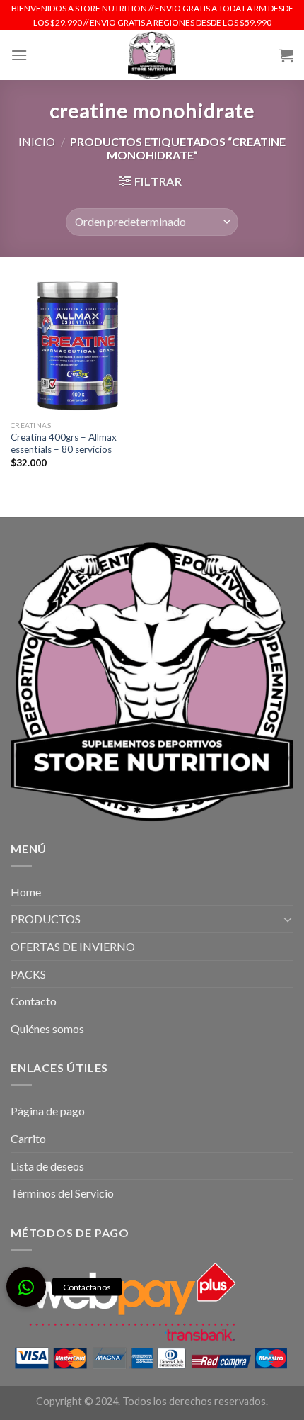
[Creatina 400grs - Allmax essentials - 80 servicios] (78, 345)
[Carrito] (286, 55)
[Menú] (19, 55)
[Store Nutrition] (152, 55)
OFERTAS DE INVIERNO (73, 946)
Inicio (36, 141)
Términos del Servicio (62, 1193)
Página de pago (48, 1110)
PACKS (28, 974)
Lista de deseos (47, 1166)
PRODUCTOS (46, 918)
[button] (26, 1287)
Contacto (34, 1001)
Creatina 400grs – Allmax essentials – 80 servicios (64, 444)
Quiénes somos (47, 1028)
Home (26, 891)
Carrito (28, 1138)
